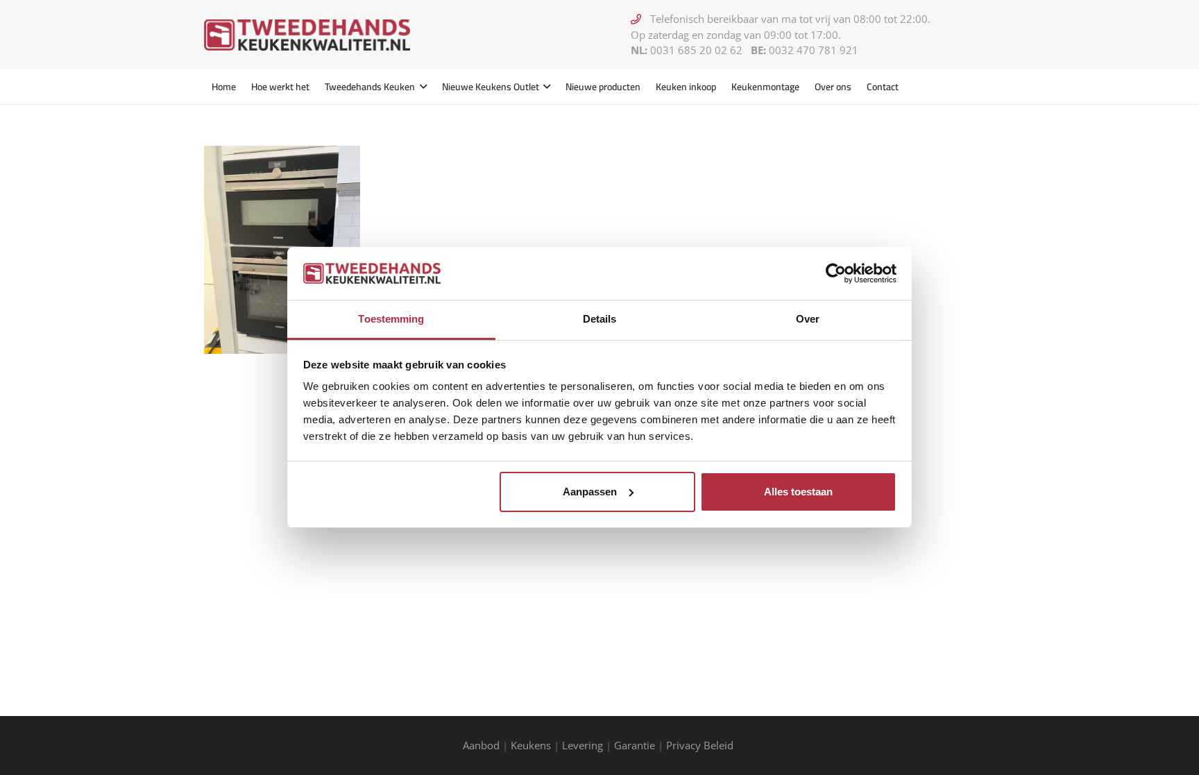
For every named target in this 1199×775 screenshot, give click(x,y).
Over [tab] (807, 319)
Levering (582, 745)
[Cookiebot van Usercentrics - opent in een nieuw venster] (835, 273)
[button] (421, 86)
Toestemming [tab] (391, 319)
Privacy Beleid (701, 745)
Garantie (634, 745)
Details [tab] (600, 319)
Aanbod (481, 745)
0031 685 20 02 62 (696, 50)
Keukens (531, 745)
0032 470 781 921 (813, 50)
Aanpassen (590, 491)
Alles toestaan (798, 491)
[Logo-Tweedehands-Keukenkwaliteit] (307, 35)
